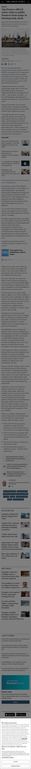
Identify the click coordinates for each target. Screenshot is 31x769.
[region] (15, 743)
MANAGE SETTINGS (15, 766)
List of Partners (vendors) (8, 757)
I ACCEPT (15, 761)
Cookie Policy (24, 738)
